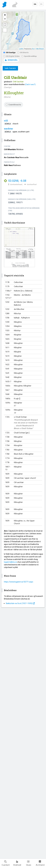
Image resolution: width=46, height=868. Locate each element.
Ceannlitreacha (14, 104)
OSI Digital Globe (13, 56)
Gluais (28, 865)
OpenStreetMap (30, 56)
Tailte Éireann (40, 49)
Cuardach (6, 865)
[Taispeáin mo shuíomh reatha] (5, 30)
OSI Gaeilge (10, 52)
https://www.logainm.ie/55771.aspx (18, 582)
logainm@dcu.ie (10, 562)
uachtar (8, 128)
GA (35, 4)
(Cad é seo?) (30, 84)
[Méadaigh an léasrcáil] (5, 24)
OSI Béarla (24, 52)
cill (6, 120)
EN (41, 4)
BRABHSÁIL (13, 60)
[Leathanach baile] (4, 5)
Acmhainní (40, 865)
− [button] (5, 18)
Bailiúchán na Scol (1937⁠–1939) (19, 603)
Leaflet (21, 49)
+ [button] (5, 15)
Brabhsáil (17, 865)
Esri (33, 49)
